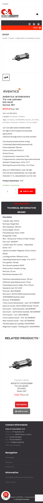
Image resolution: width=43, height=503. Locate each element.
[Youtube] (38, 24)
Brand (22, 212)
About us (8, 462)
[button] (35, 27)
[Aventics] (12, 91)
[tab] (21, 204)
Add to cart (28, 191)
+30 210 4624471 (15, 439)
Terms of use (10, 482)
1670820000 (19, 120)
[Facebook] (29, 24)
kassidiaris (6, 122)
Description (21, 203)
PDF (22, 181)
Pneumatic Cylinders (17, 116)
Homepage (9, 457)
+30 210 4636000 (15, 437)
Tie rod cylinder (31, 122)
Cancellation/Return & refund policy (19, 477)
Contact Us (9, 467)
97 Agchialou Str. (18, 432)
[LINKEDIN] (34, 24)
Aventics (28, 120)
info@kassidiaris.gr (17, 442)
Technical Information (21, 208)
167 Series (10, 120)
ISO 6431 (35, 120)
